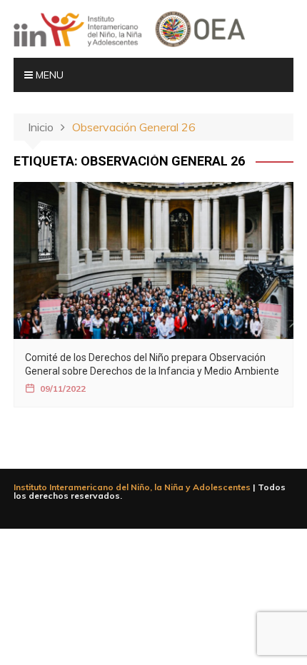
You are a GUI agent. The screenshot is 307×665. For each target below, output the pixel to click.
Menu (48, 74)
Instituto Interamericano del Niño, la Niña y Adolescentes (132, 487)
